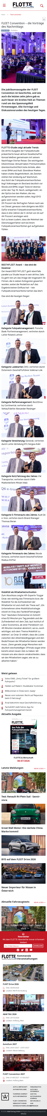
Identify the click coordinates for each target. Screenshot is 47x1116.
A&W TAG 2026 (10, 1014)
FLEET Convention (20, 1101)
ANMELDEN (38, 946)
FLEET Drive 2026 (11, 984)
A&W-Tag (33, 1094)
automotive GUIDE (20, 1089)
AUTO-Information (20, 1096)
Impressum (34, 1106)
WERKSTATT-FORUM (19, 1103)
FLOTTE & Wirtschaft (23, 757)
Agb (31, 1103)
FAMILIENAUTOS (35, 1087)
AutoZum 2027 (10, 1044)
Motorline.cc (35, 1101)
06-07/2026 (23, 760)
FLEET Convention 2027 (14, 1074)
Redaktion (14, 30)
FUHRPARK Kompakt (20, 1094)
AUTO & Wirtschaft (20, 1087)
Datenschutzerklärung (22, 1106)
